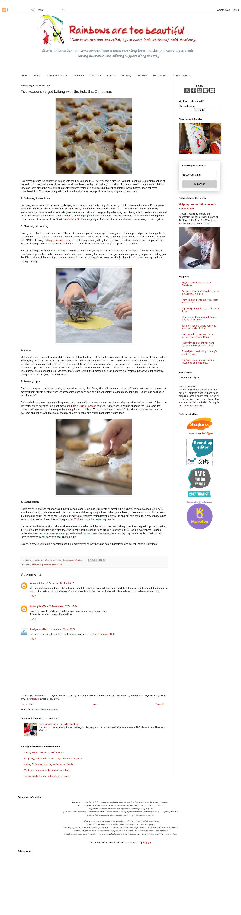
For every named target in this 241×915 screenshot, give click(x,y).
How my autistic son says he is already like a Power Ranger (197, 335)
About (24, 75)
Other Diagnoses (57, 75)
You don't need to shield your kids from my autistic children (199, 327)
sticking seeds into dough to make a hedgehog (84, 533)
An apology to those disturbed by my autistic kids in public (53, 758)
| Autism (37, 75)
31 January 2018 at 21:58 (62, 629)
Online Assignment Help (102, 634)
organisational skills (59, 240)
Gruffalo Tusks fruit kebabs (89, 519)
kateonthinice (37, 583)
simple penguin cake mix (92, 215)
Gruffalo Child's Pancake (82, 405)
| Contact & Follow (182, 75)
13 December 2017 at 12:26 (63, 606)
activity (32, 565)
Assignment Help (39, 629)
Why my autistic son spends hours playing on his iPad (199, 318)
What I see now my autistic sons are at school (47, 770)
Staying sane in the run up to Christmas (59, 724)
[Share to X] (97, 560)
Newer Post (28, 704)
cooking (47, 565)
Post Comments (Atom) (46, 709)
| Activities (79, 75)
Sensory (126, 75)
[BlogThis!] (93, 560)
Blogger (147, 842)
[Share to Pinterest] (104, 560)
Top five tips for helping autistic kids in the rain (47, 776)
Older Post (161, 704)
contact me (34, 699)
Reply (33, 596)
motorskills (57, 565)
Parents (111, 75)
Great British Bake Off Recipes (73, 219)
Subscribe (199, 184)
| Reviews (142, 75)
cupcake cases (47, 533)
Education (96, 75)
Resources (159, 75)
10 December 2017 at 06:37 (59, 583)
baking (40, 565)
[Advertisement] (120, 880)
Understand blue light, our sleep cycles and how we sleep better (198, 344)
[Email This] (90, 560)
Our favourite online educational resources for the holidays (198, 361)
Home (95, 704)
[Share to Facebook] (100, 560)
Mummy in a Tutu (39, 606)
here (160, 805)
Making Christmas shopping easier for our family (48, 764)
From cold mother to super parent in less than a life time (200, 301)
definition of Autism (193, 405)
